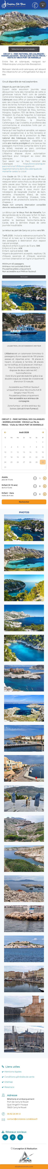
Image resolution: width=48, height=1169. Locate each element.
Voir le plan (24, 277)
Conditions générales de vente (19, 1077)
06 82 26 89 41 (14, 1114)
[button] (2, 27)
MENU (43, 4)
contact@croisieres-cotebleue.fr (22, 1119)
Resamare (9, 1087)
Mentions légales (12, 1072)
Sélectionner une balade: (23, 49)
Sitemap (8, 1082)
